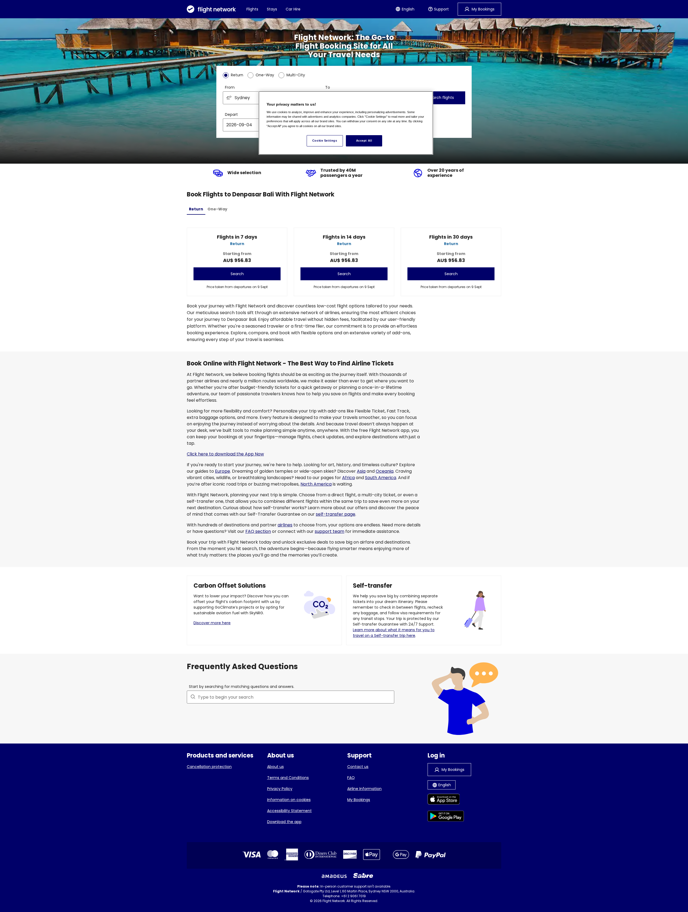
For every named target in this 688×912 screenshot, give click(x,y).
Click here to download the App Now (225, 454)
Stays (272, 9)
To (327, 87)
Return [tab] (196, 209)
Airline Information (364, 788)
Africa (348, 478)
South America (380, 478)
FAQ (351, 777)
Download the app (284, 821)
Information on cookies (289, 799)
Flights (252, 9)
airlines (285, 525)
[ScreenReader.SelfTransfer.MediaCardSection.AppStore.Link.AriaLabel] (446, 800)
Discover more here (212, 623)
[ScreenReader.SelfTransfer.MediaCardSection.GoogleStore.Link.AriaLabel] (446, 817)
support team (329, 531)
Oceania (384, 471)
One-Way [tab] (217, 209)
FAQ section (258, 531)
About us (275, 766)
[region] (346, 123)
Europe (222, 471)
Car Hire (293, 9)
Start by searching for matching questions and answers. (241, 686)
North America (316, 484)
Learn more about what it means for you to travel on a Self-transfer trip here (394, 632)
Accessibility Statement (289, 810)
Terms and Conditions (288, 777)
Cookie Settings (324, 140)
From (230, 87)
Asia (361, 471)
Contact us (357, 766)
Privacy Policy (279, 788)
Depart (231, 114)
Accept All (364, 140)
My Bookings (358, 799)
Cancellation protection (209, 766)
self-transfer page (335, 514)
